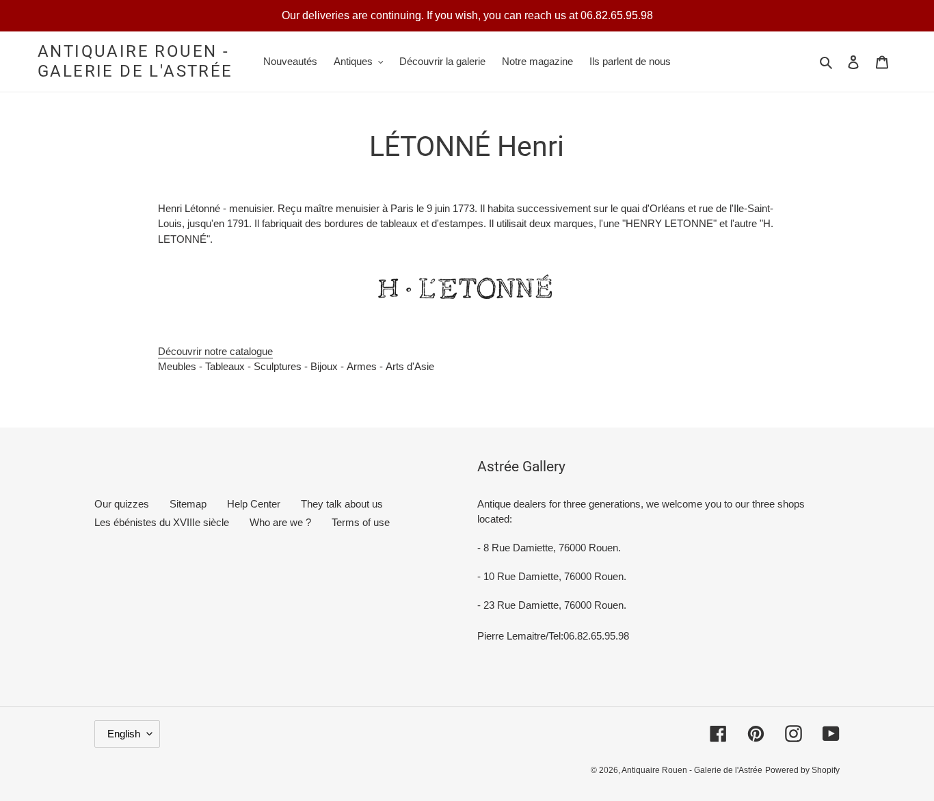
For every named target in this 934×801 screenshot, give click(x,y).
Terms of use (361, 522)
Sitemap (188, 504)
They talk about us (342, 504)
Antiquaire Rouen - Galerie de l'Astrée (135, 61)
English (123, 733)
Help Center (253, 504)
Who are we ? (280, 522)
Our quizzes (121, 504)
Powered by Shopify (802, 770)
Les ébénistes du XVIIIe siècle (161, 522)
